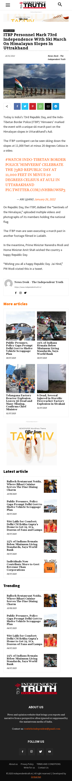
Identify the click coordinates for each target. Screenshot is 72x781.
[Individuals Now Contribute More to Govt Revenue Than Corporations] (50, 566)
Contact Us (43, 767)
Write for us (29, 767)
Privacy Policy (27, 764)
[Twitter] (40, 751)
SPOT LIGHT (9, 31)
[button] (60, 5)
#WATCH (13, 159)
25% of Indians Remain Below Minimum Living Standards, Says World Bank (48, 348)
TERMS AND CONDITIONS (48, 764)
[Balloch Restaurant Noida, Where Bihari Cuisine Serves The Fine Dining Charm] (50, 486)
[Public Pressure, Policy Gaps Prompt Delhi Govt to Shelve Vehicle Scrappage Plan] (20, 326)
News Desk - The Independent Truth (56, 57)
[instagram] (20, 292)
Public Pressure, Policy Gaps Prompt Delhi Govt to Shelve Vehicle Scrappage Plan (19, 348)
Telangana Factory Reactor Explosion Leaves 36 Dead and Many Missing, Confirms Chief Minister (19, 402)
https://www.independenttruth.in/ (27, 287)
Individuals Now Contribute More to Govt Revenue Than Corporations (23, 566)
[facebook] (15, 292)
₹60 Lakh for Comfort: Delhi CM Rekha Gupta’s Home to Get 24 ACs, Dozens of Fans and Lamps (24, 526)
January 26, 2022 (44, 199)
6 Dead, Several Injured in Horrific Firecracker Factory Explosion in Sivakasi (51, 400)
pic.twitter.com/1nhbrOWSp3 (35, 190)
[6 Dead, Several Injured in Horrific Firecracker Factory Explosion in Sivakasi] (51, 378)
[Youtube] (49, 751)
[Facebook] (22, 751)
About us (13, 764)
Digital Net (36, 776)
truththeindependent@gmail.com (42, 728)
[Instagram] (31, 751)
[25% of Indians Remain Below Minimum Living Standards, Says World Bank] (51, 326)
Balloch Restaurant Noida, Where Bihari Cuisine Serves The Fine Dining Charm (24, 486)
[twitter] (25, 292)
